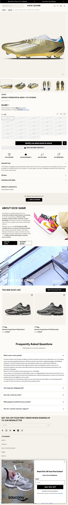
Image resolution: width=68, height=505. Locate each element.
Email (37, 479)
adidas (10, 10)
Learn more (23, 108)
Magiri (3, 452)
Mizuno (3, 456)
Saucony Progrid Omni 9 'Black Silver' (13, 329)
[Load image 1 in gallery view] (6, 85)
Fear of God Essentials (8, 448)
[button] (61, 6)
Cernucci (4, 444)
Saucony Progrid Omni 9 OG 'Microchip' (46, 329)
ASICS (3, 440)
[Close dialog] (64, 462)
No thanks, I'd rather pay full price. (50, 491)
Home (3, 10)
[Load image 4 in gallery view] (46, 85)
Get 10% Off (50, 487)
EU (64, 114)
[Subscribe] (48, 425)
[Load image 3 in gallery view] (33, 85)
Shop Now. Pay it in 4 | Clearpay (12, 1)
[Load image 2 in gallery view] (19, 85)
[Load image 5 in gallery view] (60, 85)
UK (57, 114)
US (61, 114)
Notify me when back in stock (38, 143)
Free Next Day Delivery (44, 1)
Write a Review (35, 200)
